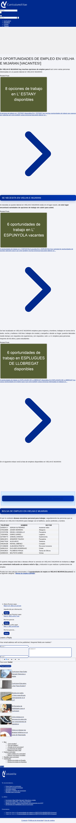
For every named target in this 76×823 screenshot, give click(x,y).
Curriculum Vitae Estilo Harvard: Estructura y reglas (21, 800)
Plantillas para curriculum (11, 757)
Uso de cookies (49, 820)
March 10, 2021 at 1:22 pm (12, 606)
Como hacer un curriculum (13, 786)
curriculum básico (11, 789)
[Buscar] (0, 12)
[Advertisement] (38, 41)
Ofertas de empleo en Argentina (17, 762)
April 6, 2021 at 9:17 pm (11, 616)
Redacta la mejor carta (14, 750)
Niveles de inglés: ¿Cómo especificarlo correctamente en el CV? (24, 803)
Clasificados (7, 758)
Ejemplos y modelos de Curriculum (16, 790)
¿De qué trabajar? (12, 745)
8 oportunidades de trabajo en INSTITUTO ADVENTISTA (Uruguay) (37, 812)
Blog (5, 742)
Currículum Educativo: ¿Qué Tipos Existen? (18, 801)
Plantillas (7, 22)
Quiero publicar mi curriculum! (16, 753)
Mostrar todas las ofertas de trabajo (38, 498)
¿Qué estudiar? (12, 743)
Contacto (24, 820)
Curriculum (7, 21)
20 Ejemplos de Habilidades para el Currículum (19, 804)
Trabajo (6, 26)
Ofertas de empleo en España (16, 760)
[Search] (18, 18)
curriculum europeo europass (14, 787)
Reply (7, 613)
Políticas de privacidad (35, 820)
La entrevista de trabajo (14, 748)
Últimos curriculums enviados (16, 755)
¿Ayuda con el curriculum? (15, 747)
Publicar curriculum (9, 752)
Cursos (6, 24)
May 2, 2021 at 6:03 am (11, 626)
